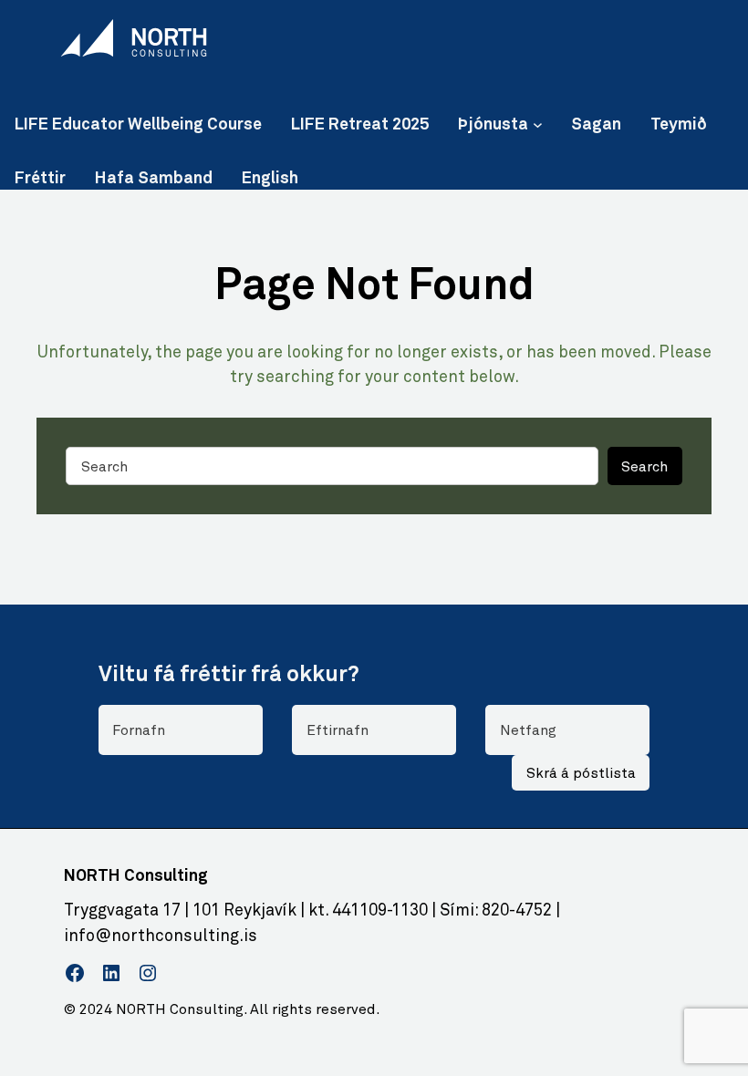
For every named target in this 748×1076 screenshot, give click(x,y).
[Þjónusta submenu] (538, 124)
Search (644, 466)
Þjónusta (493, 123)
